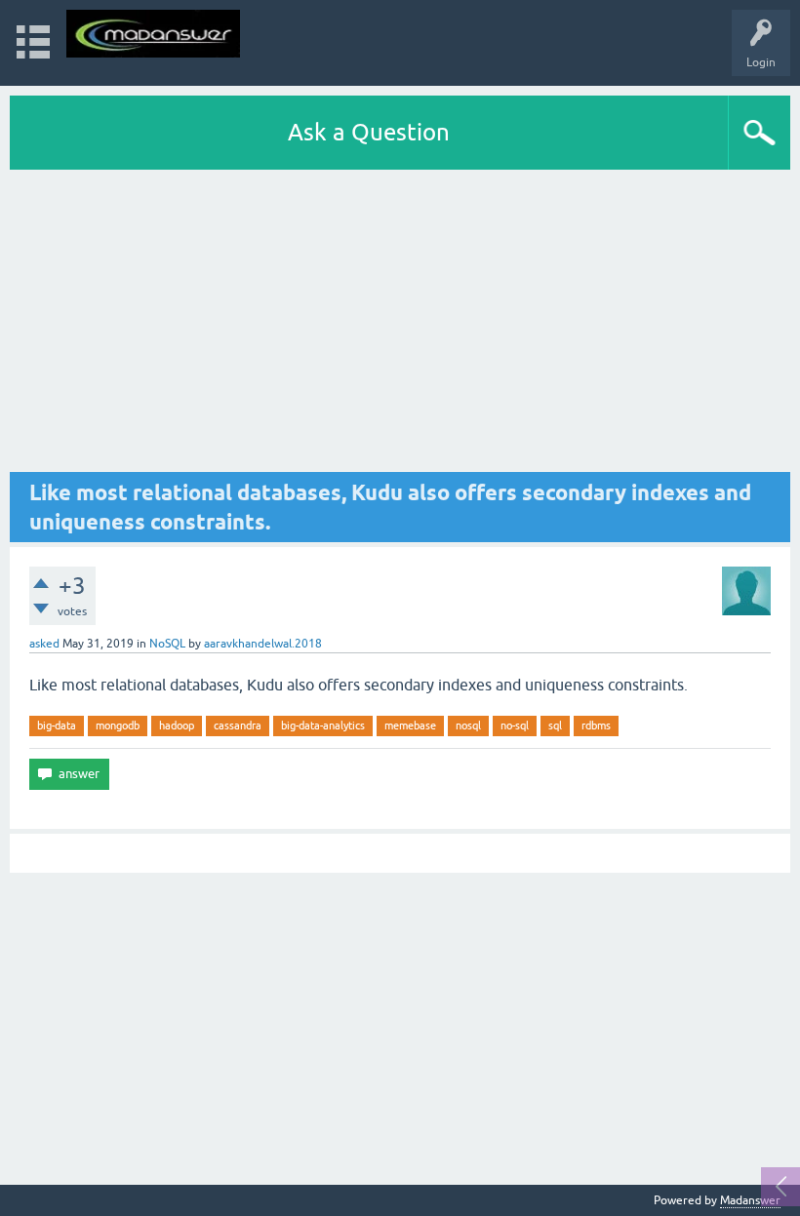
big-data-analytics (323, 725)
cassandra (237, 725)
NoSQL (167, 643)
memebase (410, 725)
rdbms (596, 725)
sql (555, 725)
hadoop (176, 725)
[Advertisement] (400, 320)
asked (44, 643)
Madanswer (750, 1200)
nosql (468, 725)
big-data (56, 725)
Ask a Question (369, 132)
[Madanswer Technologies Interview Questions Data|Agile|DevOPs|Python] (153, 34)
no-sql (514, 725)
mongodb (118, 725)
